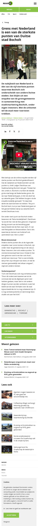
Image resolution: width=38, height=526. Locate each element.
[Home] (10, 3)
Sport (14, 14)
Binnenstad (10, 310)
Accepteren (11, 515)
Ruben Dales (18, 118)
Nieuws (9, 9)
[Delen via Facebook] (10, 131)
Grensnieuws (10, 313)
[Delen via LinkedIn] (5, 131)
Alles (3, 14)
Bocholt (22, 310)
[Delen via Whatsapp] (19, 131)
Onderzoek (23, 14)
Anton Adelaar (7, 118)
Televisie (4, 476)
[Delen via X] (14, 131)
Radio (3, 473)
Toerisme (23, 313)
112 (9, 14)
